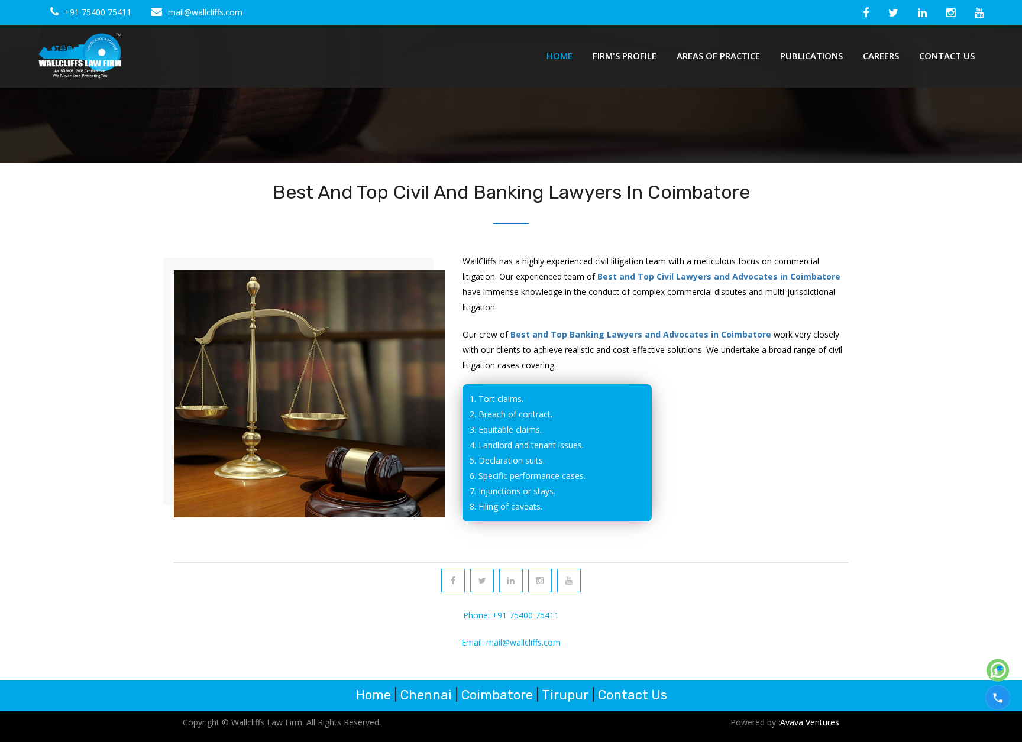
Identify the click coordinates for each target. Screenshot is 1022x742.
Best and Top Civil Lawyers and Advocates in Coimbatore (717, 276)
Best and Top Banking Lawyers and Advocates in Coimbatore (642, 334)
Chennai (426, 695)
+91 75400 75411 (97, 12)
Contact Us (947, 55)
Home (559, 55)
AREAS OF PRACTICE (718, 55)
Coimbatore (497, 695)
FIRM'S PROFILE (624, 55)
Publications (811, 55)
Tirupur (565, 695)
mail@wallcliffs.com (205, 12)
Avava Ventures (809, 722)
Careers (881, 55)
